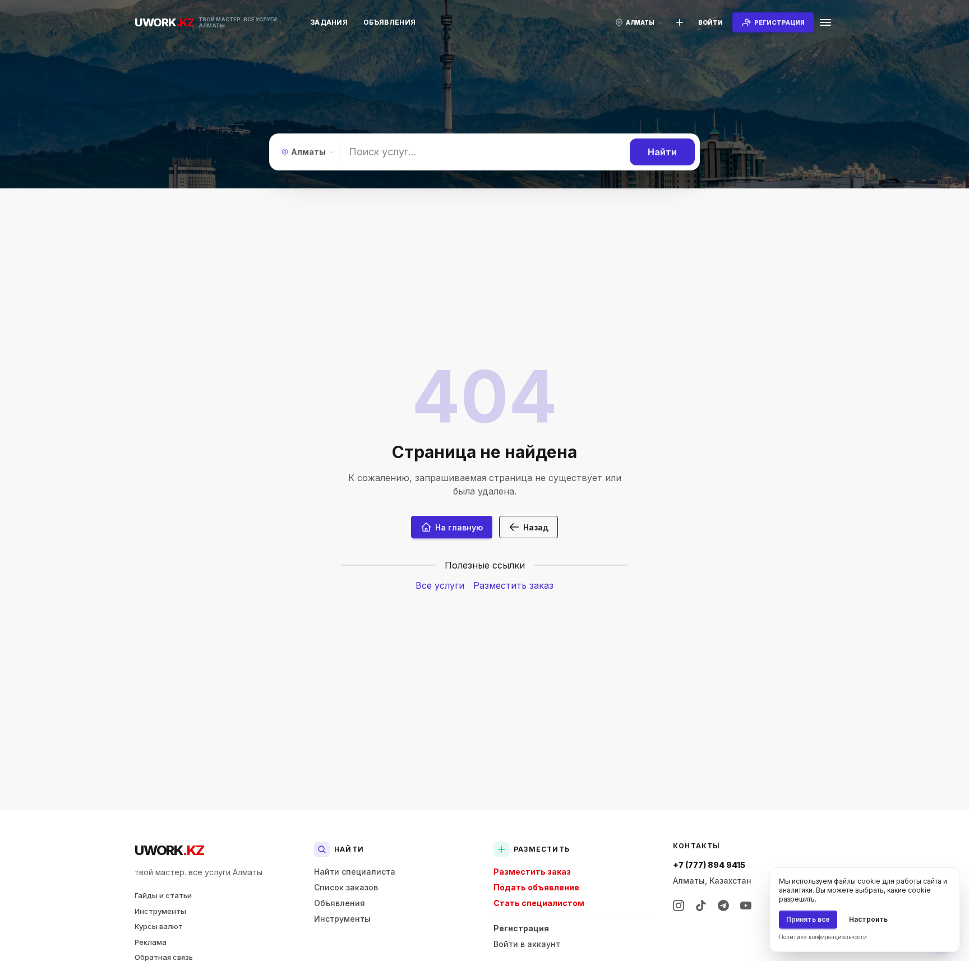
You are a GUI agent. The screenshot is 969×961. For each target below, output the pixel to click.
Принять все (808, 919)
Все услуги (440, 585)
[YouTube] (746, 905)
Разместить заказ (513, 585)
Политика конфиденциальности (823, 937)
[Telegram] (723, 905)
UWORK (169, 850)
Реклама (151, 941)
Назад (535, 527)
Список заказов (346, 887)
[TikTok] (701, 905)
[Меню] (825, 22)
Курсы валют (159, 926)
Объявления (389, 22)
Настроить (868, 919)
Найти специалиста (354, 871)
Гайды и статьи (163, 895)
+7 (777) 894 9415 (709, 865)
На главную (459, 527)
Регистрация (521, 928)
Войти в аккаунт (526, 944)
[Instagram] (678, 905)
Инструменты (160, 911)
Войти (710, 22)
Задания (329, 22)
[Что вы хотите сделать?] (680, 22)
